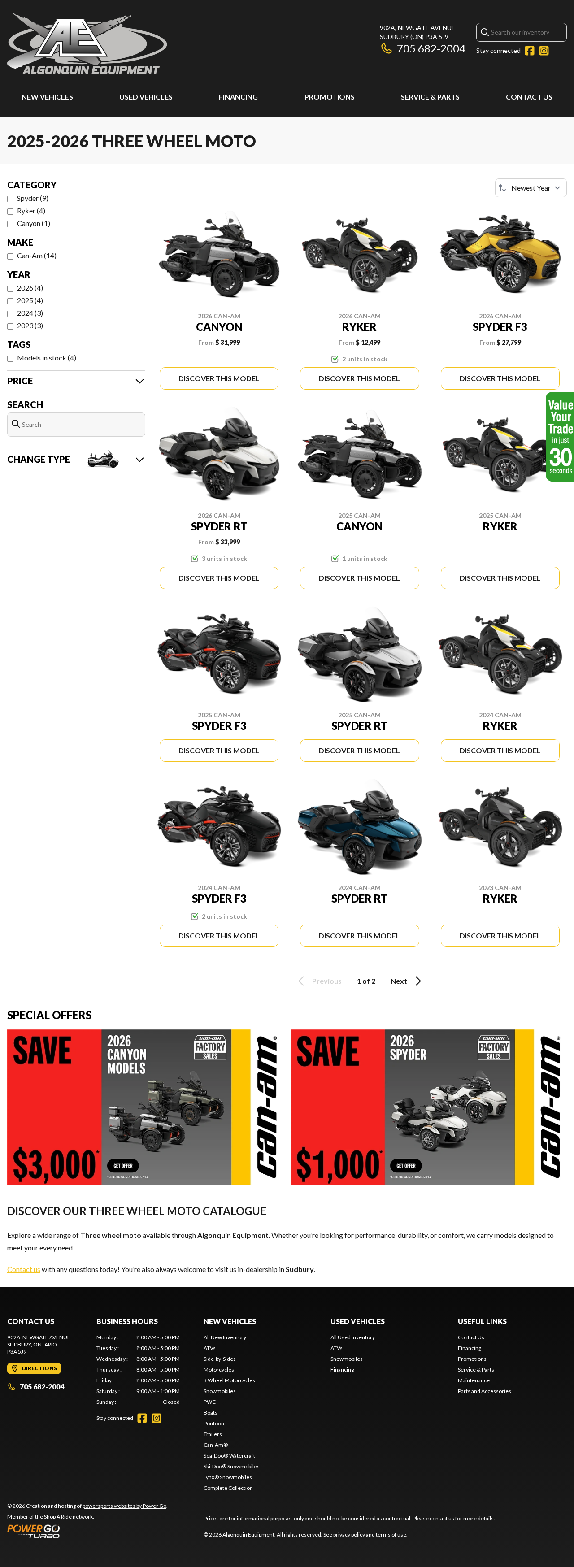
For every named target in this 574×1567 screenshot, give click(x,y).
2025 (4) (30, 300)
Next (399, 981)
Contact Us (529, 96)
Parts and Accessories (484, 1391)
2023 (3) (30, 325)
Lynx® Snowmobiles (228, 1477)
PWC (210, 1401)
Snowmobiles (220, 1391)
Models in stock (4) (46, 357)
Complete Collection (228, 1488)
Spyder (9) (32, 198)
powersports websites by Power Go (124, 1505)
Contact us (23, 1269)
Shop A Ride (58, 1516)
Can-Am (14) (37, 255)
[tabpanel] (138, 1370)
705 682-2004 (431, 48)
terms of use (391, 1534)
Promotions (329, 96)
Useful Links (482, 1321)
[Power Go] (87, 1531)
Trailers (213, 1434)
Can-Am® (216, 1444)
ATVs (210, 1348)
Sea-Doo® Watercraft (229, 1455)
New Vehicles (47, 96)
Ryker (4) (31, 210)
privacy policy (349, 1534)
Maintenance (474, 1380)
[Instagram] (544, 50)
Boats (210, 1412)
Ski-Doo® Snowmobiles (232, 1466)
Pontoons (215, 1423)
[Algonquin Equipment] (87, 43)
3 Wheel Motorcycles (229, 1380)
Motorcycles (219, 1369)
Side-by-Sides (220, 1358)
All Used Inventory (352, 1337)
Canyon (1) (33, 223)
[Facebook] (529, 50)
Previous (327, 981)
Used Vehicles (146, 96)
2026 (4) (30, 287)
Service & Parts (430, 96)
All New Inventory (225, 1337)
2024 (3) (30, 312)
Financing (238, 96)
